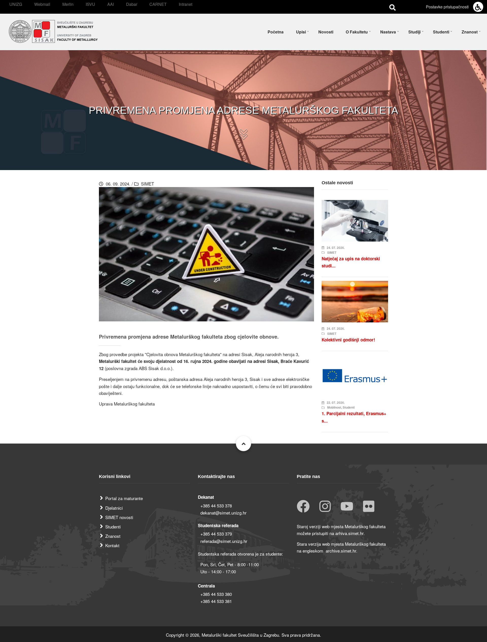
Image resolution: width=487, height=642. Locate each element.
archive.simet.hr (341, 550)
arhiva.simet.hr (349, 533)
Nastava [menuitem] (388, 32)
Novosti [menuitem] (325, 32)
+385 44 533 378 (216, 505)
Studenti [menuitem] (441, 32)
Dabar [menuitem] (131, 4)
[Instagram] (325, 507)
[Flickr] (368, 507)
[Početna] (53, 30)
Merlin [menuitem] (68, 4)
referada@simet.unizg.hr (223, 541)
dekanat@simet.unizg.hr (223, 512)
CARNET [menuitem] (158, 4)
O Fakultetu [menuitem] (357, 32)
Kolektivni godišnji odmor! (348, 340)
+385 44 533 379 (216, 533)
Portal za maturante (124, 498)
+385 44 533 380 (216, 594)
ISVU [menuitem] (90, 4)
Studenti (113, 526)
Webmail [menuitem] (42, 4)
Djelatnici (114, 508)
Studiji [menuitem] (414, 32)
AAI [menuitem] (110, 4)
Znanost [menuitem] (470, 32)
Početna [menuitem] (276, 32)
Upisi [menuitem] (301, 32)
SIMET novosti (119, 517)
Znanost (112, 536)
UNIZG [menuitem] (15, 4)
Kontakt (112, 545)
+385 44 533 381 (216, 601)
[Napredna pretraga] (392, 7)
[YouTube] (346, 507)
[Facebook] (303, 507)
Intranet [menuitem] (185, 4)
